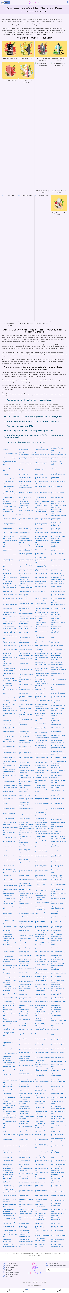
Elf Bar (14, 21)
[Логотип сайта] (34, 2)
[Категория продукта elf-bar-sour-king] (59, 128)
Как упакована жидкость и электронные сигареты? (33, 421)
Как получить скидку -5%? (20, 426)
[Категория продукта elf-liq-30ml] (59, 206)
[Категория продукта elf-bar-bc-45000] (10, 72)
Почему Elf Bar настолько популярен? (26, 442)
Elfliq (50, 372)
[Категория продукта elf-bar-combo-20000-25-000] (10, 261)
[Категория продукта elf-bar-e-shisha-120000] (59, 51)
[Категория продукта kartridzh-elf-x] (43, 260)
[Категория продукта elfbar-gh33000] (26, 50)
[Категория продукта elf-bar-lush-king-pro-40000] (43, 51)
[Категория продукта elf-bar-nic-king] (43, 128)
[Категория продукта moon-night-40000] (10, 50)
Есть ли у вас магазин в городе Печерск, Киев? (30, 431)
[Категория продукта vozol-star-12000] (26, 260)
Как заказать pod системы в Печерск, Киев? (29, 400)
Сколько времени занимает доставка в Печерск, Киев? (35, 417)
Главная (23, 12)
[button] (34, 400)
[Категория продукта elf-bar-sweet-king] (26, 73)
